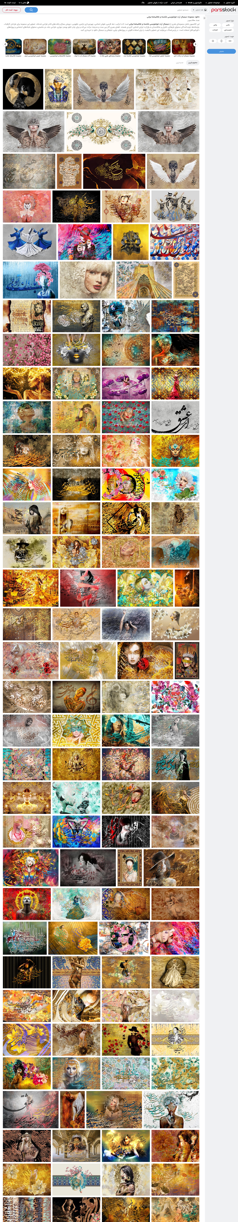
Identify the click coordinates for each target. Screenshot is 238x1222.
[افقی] (230, 41)
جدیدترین (179, 62)
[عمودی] (221, 41)
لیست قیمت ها (10, 2)
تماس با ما (22, 2)
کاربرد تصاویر (230, 3)
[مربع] (213, 41)
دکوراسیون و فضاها (195, 3)
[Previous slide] (195, 44)
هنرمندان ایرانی (176, 2)
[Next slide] (5, 44)
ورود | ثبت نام (11, 9)
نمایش (221, 51)
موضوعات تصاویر (214, 3)
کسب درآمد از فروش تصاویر (157, 2)
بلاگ (142, 2)
